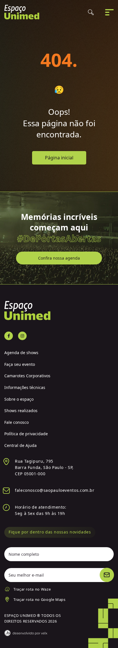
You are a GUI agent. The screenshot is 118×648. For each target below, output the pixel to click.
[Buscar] (91, 12)
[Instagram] (22, 336)
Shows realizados (21, 410)
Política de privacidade (26, 433)
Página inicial (59, 158)
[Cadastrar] (107, 575)
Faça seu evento (19, 364)
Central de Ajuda (20, 445)
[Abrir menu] (109, 12)
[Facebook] (8, 336)
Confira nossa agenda (59, 258)
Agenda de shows (21, 352)
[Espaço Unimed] (21, 12)
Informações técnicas (24, 387)
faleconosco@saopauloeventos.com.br (55, 490)
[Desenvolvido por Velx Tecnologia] (25, 633)
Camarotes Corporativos (27, 375)
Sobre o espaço (19, 399)
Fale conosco (16, 422)
